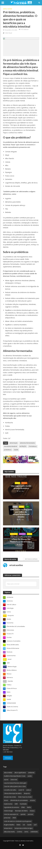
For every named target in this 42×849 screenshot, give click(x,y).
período (30, 814)
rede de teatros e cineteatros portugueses (17, 821)
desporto (27, 793)
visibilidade (34, 832)
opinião (23, 814)
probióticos (7, 450)
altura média (8, 773)
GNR (27, 506)
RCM (14, 818)
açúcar (6, 779)
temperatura (8, 828)
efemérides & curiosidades (19, 800)
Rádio (18, 825)
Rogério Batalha (9, 825)
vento (26, 832)
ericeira (32, 800)
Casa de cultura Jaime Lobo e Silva (15, 786)
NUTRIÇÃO (23, 446)
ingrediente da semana (11, 807)
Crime (15, 506)
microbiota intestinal (10, 446)
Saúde (10, 9)
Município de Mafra (21, 811)
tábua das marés (9, 832)
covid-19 (21, 790)
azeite (30, 776)
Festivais (22, 534)
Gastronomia (8, 804)
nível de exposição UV (11, 814)
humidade (23, 804)
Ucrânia (19, 832)
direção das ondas (10, 797)
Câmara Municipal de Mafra (12, 793)
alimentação (13, 443)
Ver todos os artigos (31, 559)
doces (6, 800)
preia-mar (7, 818)
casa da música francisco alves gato (15, 783)
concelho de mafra (10, 790)
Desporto (14, 534)
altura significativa (20, 773)
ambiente (31, 773)
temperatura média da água (23, 828)
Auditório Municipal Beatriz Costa (14, 776)
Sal (24, 825)
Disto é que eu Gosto (25, 797)
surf (35, 825)
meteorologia (8, 811)
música (32, 811)
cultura (28, 790)
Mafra (29, 807)
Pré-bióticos (33, 446)
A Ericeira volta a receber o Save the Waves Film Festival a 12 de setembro (21, 539)
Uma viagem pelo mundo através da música (21, 487)
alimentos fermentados (27, 443)
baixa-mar (14, 779)
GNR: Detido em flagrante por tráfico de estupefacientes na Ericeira (21, 513)
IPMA (23, 807)
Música (24, 483)
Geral (5, 9)
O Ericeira (8, 758)
